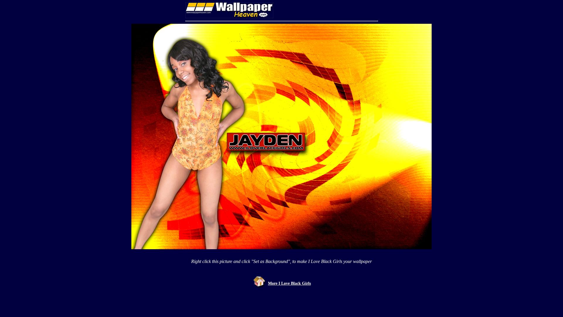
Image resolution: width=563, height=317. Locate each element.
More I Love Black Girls (289, 283)
